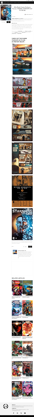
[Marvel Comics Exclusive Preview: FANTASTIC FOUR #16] (27, 288)
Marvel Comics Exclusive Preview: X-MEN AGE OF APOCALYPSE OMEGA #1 (27, 338)
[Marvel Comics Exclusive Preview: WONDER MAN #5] (27, 368)
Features (11, 2)
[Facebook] (27, 0)
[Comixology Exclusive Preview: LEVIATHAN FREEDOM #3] (17, 328)
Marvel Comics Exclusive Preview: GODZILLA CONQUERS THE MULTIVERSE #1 (17, 398)
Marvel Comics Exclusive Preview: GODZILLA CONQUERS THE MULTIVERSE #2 (17, 317)
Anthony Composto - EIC (29, 14)
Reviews (5, 2)
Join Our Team (2, 0)
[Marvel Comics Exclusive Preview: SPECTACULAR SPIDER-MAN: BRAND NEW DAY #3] (17, 368)
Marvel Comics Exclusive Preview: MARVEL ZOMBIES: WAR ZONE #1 (17, 297)
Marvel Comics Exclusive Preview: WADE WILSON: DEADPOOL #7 (17, 358)
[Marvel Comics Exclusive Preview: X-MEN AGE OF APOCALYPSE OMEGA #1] (27, 328)
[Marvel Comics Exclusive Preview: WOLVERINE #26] (27, 308)
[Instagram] (28, 0)
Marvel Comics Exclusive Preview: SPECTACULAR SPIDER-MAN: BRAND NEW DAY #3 (17, 378)
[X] (31, 0)
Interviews (15, 2)
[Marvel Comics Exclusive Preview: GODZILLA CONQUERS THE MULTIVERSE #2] (17, 308)
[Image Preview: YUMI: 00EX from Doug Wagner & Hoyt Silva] (27, 389)
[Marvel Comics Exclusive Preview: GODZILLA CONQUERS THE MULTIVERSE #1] (17, 389)
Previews (8, 2)
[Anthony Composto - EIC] (25, 14)
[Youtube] (32, 0)
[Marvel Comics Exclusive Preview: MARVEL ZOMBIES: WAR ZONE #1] (17, 288)
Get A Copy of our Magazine (7, 0)
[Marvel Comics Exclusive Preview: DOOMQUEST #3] (27, 348)
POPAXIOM (18, 2)
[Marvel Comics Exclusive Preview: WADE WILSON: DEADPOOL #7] (17, 348)
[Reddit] (29, 0)
